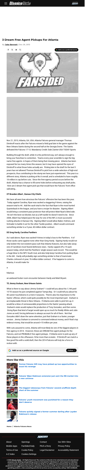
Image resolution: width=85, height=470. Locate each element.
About (9, 442)
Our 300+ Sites (64, 442)
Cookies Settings (28, 454)
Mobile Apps (11, 446)
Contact (43, 442)
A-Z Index (10, 454)
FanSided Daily (28, 446)
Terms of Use (12, 450)
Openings (25, 442)
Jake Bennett (11, 45)
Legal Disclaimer (47, 450)
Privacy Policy (64, 446)
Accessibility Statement (68, 450)
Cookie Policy (27, 450)
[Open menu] (5, 3)
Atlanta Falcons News (22, 426)
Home (9, 426)
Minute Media (16, 460)
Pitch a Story (45, 446)
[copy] (20, 49)
